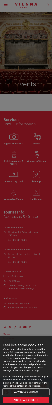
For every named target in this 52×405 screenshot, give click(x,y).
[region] (26, 370)
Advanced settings (26, 391)
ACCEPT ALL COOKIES (26, 400)
